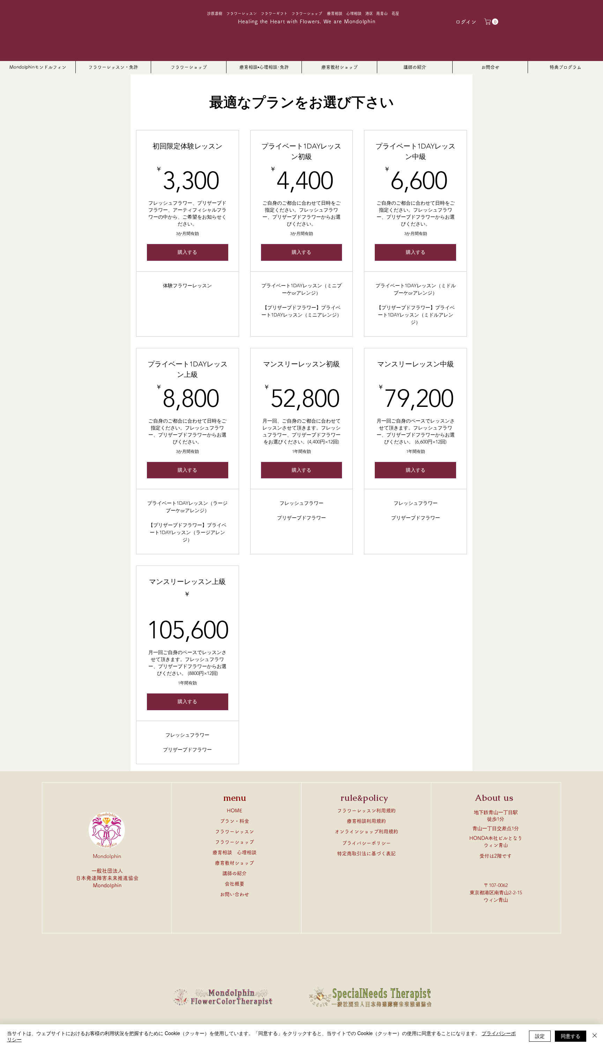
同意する (570, 1035)
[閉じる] (594, 1036)
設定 (540, 1035)
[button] (492, 21)
